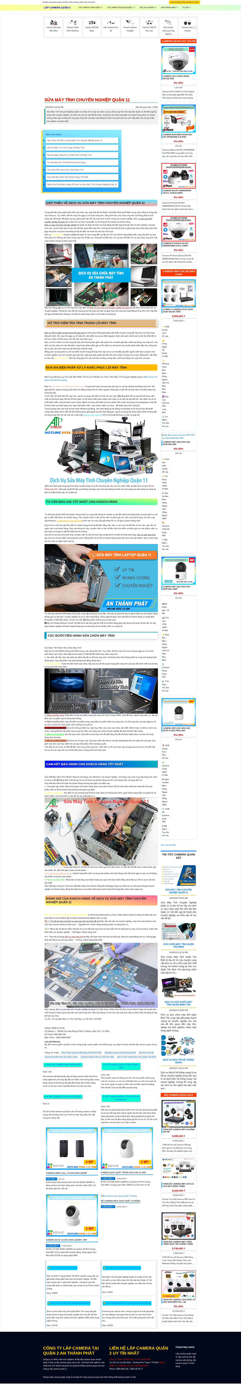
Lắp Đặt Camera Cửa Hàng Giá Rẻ (120, 1053)
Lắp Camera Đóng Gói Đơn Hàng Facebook (121, 1098)
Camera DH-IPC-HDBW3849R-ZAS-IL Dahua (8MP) (177, 192)
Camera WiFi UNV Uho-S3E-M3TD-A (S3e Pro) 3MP (177, 729)
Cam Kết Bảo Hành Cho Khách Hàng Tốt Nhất (67, 177)
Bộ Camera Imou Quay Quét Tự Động (120, 1201)
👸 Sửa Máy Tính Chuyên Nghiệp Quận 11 (121, 1268)
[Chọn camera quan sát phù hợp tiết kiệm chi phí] (195, 28)
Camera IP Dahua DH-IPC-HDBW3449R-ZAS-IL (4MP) (176, 244)
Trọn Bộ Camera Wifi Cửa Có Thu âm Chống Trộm (178, 1185)
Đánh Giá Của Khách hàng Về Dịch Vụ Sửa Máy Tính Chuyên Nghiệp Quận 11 (82, 184)
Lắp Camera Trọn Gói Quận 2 (120, 7)
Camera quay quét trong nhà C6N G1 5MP (123, 1172)
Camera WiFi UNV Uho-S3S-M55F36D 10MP (177, 588)
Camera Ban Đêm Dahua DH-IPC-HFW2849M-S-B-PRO (177, 136)
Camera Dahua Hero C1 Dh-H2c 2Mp (97, 1057)
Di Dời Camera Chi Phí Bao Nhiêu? (63, 1096)
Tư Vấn (185, 7)
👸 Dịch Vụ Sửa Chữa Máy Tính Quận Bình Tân (69, 1303)
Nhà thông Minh (168, 7)
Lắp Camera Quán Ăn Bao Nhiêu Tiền (121, 1066)
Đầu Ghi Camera (147, 7)
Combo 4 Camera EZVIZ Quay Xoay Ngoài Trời (178, 310)
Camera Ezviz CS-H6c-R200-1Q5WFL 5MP (66, 1240)
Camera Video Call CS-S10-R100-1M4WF (66, 1173)
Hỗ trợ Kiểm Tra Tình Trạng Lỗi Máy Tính (65, 148)
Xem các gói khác (168, 845)
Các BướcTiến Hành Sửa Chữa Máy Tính (65, 170)
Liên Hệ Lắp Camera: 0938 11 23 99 (184, 2)
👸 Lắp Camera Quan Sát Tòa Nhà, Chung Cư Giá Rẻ (127, 1303)
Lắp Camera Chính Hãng (89, 7)
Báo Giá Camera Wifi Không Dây (62, 1065)
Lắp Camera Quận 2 (57, 7)
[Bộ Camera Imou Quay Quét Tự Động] (119, 1196)
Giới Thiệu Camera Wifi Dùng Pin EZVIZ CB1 (81, 1053)
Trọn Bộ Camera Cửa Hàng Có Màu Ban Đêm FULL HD (179, 1301)
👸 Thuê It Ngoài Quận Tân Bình (62, 1268)
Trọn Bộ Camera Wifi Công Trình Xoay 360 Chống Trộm (178, 1243)
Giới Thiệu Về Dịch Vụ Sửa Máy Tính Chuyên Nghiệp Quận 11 (74, 140)
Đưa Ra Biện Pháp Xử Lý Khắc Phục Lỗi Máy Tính (69, 155)
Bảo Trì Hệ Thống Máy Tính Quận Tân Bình (136, 1057)
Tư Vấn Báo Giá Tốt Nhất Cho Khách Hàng (66, 162)
